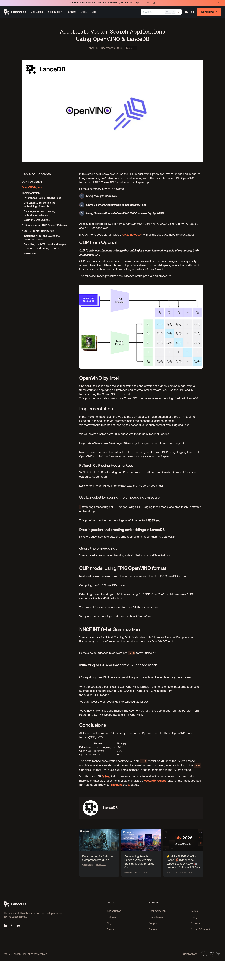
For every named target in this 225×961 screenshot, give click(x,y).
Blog (94, 11)
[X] (11, 925)
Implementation (31, 193)
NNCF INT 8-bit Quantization (38, 231)
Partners (71, 11)
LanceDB (93, 48)
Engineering (131, 48)
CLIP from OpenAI (32, 181)
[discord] (186, 12)
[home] (15, 12)
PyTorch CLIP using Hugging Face (42, 197)
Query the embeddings (37, 219)
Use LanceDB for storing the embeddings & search (39, 204)
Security (195, 923)
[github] (192, 12)
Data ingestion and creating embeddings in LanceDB (39, 213)
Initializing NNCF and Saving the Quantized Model (42, 237)
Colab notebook (132, 234)
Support (153, 923)
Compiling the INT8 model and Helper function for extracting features (45, 246)
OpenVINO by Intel (32, 187)
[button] (36, 12)
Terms (194, 911)
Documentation (157, 911)
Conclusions (29, 253)
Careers (153, 929)
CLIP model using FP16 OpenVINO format (45, 225)
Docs (84, 11)
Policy (194, 917)
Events (110, 929)
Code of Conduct (200, 929)
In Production (55, 11)
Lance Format (156, 917)
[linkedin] (5, 925)
